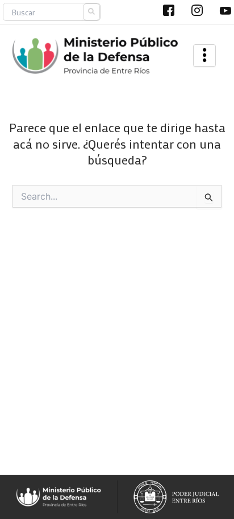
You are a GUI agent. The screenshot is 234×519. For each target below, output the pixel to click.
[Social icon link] (168, 10)
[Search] (91, 11)
